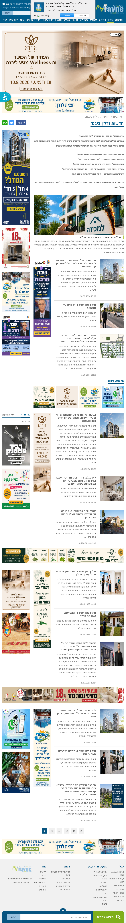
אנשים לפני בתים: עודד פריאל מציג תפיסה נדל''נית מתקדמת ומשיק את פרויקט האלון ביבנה (78, 646)
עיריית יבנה (119, 885)
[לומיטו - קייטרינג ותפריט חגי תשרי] (16, 633)
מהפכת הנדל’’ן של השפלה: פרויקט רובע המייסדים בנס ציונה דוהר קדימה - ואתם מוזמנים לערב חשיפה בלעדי (76, 790)
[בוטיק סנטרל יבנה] (16, 772)
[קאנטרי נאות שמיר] (63, 105)
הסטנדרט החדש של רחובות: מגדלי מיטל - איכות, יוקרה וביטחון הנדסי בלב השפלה (76, 418)
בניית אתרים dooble (23, 882)
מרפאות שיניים (63, 882)
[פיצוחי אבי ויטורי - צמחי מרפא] (44, 397)
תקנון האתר (118, 893)
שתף (20, 123)
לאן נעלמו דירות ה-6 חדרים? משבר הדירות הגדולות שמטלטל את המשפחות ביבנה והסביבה (76, 480)
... (59, 830)
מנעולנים (103, 886)
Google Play (8, 7)
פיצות (104, 904)
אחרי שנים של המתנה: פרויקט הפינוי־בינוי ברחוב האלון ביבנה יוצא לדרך (78, 514)
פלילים (102, 20)
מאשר (67, 15)
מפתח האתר (118, 896)
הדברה (104, 882)
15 (82, 830)
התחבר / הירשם (24, 4)
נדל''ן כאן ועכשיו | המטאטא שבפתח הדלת (80, 614)
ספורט (93, 20)
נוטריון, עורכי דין (100, 872)
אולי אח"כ (81, 15)
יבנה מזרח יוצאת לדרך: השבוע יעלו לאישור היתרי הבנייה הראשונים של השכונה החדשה (78, 338)
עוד (5, 20)
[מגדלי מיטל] (16, 177)
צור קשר (120, 900)
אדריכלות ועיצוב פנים (100, 899)
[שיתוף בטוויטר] (11, 122)
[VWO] (37, 16)
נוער (22, 20)
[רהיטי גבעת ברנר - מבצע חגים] (16, 248)
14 (74, 830)
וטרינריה (66, 878)
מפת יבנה (119, 889)
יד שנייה (42, 886)
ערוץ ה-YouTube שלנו (116, 880)
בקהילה (84, 20)
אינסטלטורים (101, 889)
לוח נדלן (13, 20)
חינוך (75, 20)
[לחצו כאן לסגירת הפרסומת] (116, 35)
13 (67, 830)
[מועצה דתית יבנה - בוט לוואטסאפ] (113, 397)
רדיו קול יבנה (11, 4)
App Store (20, 7)
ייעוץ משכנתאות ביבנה (100, 877)
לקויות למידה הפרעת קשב (60, 873)
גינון (105, 893)
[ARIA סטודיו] (63, 62)
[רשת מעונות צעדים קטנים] (16, 489)
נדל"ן (110, 20)
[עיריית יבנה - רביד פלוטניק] (16, 445)
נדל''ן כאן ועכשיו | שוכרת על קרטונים (79, 306)
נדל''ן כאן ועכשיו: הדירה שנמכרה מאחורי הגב (77, 753)
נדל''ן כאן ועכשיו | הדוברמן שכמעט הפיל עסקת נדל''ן (76, 573)
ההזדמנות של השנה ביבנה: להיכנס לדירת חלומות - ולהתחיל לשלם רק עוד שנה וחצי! (76, 263)
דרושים (43, 872)
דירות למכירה (40, 882)
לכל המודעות (8, 414)
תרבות (58, 20)
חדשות (119, 20)
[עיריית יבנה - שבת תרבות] (42, 298)
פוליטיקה (48, 20)
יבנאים (67, 20)
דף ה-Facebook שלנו (117, 873)
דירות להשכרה (42, 877)
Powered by (44, 16)
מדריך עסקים (33, 20)
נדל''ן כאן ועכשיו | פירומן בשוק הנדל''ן (100, 237)
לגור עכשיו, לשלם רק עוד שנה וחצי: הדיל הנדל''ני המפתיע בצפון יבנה (76, 713)
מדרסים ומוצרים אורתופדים (62, 887)
